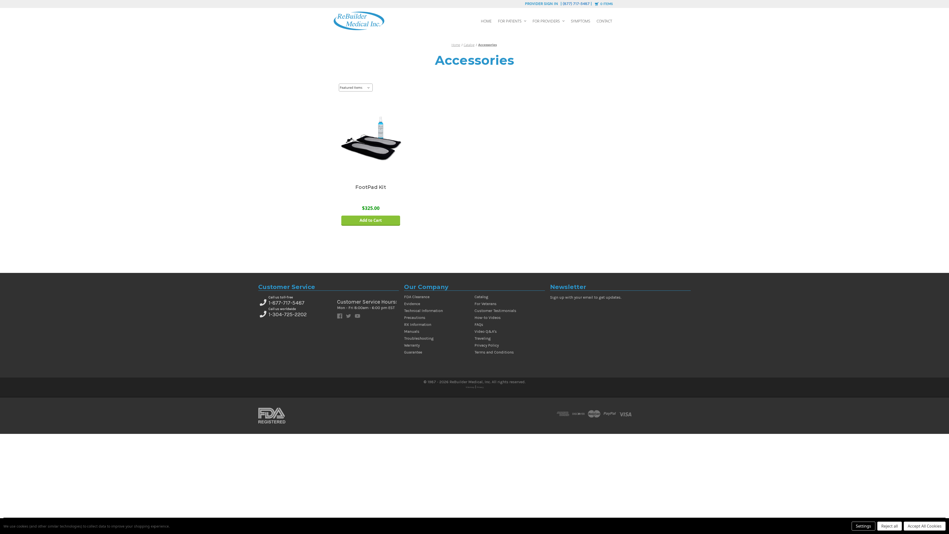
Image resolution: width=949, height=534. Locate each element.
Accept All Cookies (925, 526)
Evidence (412, 303)
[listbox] (355, 87)
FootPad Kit (370, 187)
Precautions (414, 317)
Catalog (481, 296)
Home (486, 21)
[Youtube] (357, 316)
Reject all (889, 526)
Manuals (411, 331)
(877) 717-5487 (576, 3)
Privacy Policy (486, 345)
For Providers (546, 21)
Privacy (480, 387)
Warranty (412, 345)
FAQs (478, 324)
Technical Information (423, 310)
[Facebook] (339, 316)
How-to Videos (487, 317)
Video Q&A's (485, 331)
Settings (863, 526)
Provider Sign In (541, 3)
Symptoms (580, 21)
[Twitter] (348, 316)
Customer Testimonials (495, 310)
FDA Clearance (417, 296)
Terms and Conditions (494, 352)
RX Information (417, 324)
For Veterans (485, 303)
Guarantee (413, 352)
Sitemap (470, 387)
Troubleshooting (419, 338)
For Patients (509, 21)
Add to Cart (371, 220)
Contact (604, 21)
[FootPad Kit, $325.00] (371, 138)
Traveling (482, 338)
